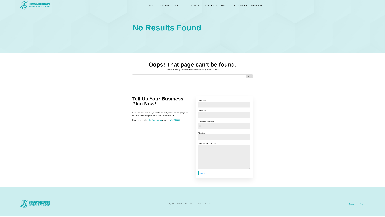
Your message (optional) (207, 143)
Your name (202, 100)
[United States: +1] (201, 126)
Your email (202, 110)
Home (151, 5)
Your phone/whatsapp (206, 122)
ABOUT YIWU (210, 5)
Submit (202, 173)
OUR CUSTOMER (238, 5)
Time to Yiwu (203, 133)
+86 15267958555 (173, 120)
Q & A (223, 5)
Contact (351, 204)
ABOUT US (164, 5)
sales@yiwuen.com (155, 120)
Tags (361, 204)
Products (194, 5)
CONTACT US (256, 5)
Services (179, 5)
